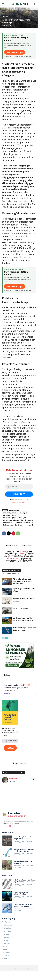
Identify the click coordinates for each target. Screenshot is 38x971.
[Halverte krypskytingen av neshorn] (7, 865)
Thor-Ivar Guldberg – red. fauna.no (19, 546)
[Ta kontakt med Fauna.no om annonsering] (12, 664)
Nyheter (5, 16)
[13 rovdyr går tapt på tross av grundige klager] (7, 841)
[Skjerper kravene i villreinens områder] (7, 600)
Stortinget (18, 525)
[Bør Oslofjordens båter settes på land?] (7, 591)
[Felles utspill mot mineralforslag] (7, 896)
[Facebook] (4, 533)
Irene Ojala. (23, 513)
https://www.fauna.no (19, 549)
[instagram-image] (7, 790)
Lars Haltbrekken (27, 520)
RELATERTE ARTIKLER (11, 571)
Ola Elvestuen (29, 522)
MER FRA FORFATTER (11, 573)
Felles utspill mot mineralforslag (21, 893)
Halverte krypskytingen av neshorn (24, 862)
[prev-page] (3, 638)
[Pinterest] (13, 533)
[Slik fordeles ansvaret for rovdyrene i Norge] (7, 853)
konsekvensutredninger (11, 520)
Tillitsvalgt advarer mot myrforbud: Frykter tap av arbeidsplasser (22, 581)
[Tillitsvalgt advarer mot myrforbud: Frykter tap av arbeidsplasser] (7, 581)
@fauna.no (13, 778)
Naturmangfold (8, 522)
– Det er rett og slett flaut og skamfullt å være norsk (24, 881)
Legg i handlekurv (10, 741)
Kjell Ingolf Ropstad (9, 515)
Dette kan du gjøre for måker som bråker (23, 905)
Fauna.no (24, 551)
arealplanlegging (14, 510)
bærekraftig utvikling (10, 513)
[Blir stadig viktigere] (7, 610)
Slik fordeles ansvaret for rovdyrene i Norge (24, 850)
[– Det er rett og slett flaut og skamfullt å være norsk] (7, 884)
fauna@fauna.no (13, 558)
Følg (33, 780)
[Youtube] (10, 826)
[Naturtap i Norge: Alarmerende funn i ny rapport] (7, 630)
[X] (9, 533)
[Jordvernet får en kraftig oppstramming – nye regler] (7, 620)
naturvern (19, 522)
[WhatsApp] (18, 533)
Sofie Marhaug (8, 525)
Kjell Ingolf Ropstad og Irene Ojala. (14, 517)
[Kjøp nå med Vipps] (10, 748)
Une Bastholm (29, 525)
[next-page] (6, 638)
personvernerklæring (19, 502)
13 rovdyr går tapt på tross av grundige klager (25, 838)
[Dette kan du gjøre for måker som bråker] (7, 908)
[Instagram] (6, 826)
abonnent (22, 553)
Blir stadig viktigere (20, 608)
